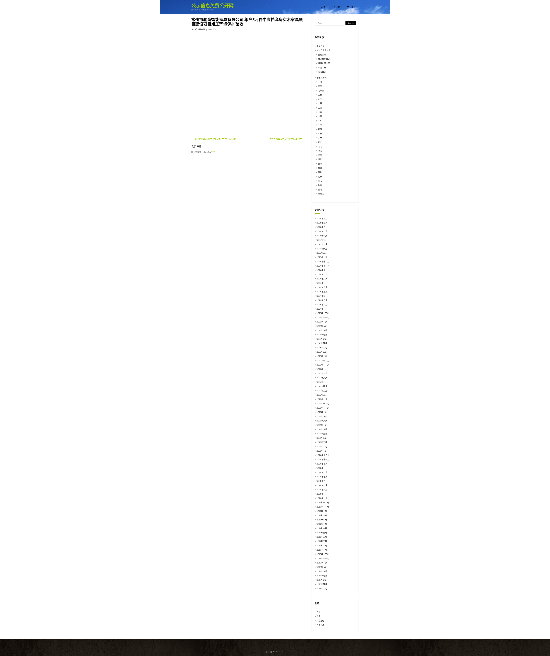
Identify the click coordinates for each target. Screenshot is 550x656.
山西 (320, 116)
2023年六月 (322, 339)
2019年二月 (322, 545)
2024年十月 (322, 270)
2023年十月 (322, 321)
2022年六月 (322, 382)
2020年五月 (322, 485)
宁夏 (320, 103)
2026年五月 (322, 218)
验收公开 (322, 72)
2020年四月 (322, 489)
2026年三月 (322, 227)
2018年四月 (322, 584)
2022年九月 (322, 373)
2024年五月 (322, 291)
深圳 (320, 159)
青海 (320, 189)
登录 (213, 152)
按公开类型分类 (324, 50)
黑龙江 (321, 194)
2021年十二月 (323, 403)
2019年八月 (322, 519)
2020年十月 (322, 463)
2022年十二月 (323, 360)
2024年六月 (322, 287)
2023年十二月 (323, 313)
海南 (320, 155)
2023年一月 (322, 356)
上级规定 (321, 46)
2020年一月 (322, 498)
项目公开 (322, 67)
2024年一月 (322, 309)
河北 (320, 142)
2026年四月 (322, 222)
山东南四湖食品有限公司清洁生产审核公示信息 (213, 138)
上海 (320, 82)
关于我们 (351, 7)
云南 (320, 86)
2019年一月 (322, 550)
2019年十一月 (323, 507)
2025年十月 (322, 235)
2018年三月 (322, 588)
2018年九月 (322, 567)
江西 (320, 138)
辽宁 (320, 176)
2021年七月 (322, 425)
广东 (320, 120)
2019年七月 (322, 524)
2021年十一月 (323, 408)
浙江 (320, 150)
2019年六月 (322, 528)
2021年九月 (322, 416)
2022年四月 (322, 386)
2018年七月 (322, 575)
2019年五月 (322, 532)
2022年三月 (322, 390)
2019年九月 (322, 515)
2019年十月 (322, 511)
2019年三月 (322, 541)
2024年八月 (322, 278)
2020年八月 (322, 472)
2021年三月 (322, 442)
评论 (321, 625)
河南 (320, 146)
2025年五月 (322, 244)
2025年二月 (322, 253)
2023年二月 (322, 352)
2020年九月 (322, 468)
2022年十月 (322, 369)
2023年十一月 (323, 317)
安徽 (320, 107)
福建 (320, 168)
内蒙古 (321, 90)
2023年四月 (322, 343)
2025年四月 (322, 248)
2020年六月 (322, 481)
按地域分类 (322, 77)
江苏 (320, 133)
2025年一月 (322, 257)
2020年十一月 (323, 459)
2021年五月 (322, 433)
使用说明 (336, 7)
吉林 (320, 95)
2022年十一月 (323, 365)
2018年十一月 (323, 558)
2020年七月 (322, 476)
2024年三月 (322, 300)
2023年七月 (322, 334)
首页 (323, 7)
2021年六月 (322, 429)
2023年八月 (322, 330)
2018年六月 (322, 580)
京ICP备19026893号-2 (275, 652)
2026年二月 (322, 231)
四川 (320, 99)
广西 (320, 125)
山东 (320, 112)
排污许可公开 (324, 63)
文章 (321, 620)
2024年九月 (322, 274)
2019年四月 (322, 537)
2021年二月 (322, 446)
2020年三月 (322, 494)
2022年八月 (322, 377)
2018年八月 (322, 571)
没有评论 (212, 29)
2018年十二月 (323, 554)
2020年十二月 (323, 455)
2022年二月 (322, 395)
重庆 (320, 181)
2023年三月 (322, 347)
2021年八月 (322, 420)
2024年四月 (322, 296)
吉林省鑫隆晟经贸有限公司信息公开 (287, 138)
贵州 (320, 172)
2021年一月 (322, 451)
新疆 (320, 129)
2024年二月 (322, 304)
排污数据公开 (324, 59)
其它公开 (322, 54)
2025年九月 (322, 240)
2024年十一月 (323, 266)
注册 (319, 612)
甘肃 (320, 163)
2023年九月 (322, 326)
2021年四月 (322, 438)
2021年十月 (322, 412)
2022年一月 (322, 399)
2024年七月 (322, 283)
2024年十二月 (323, 261)
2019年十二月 (323, 502)
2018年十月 (322, 562)
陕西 (320, 185)
